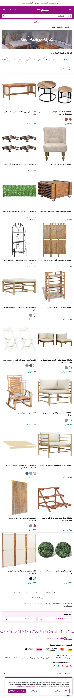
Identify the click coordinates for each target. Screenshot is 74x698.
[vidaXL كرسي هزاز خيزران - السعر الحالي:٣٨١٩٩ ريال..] (19, 392)
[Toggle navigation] (70, 10)
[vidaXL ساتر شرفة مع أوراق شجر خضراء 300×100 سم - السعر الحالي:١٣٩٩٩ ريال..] (19, 191)
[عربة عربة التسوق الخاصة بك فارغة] (4, 10)
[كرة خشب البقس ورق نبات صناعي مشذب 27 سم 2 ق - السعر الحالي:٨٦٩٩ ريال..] (54, 550)
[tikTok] (58, 666)
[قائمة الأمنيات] (9, 10)
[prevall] (59, 592)
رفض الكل (34, 691)
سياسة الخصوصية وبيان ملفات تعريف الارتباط (28, 686)
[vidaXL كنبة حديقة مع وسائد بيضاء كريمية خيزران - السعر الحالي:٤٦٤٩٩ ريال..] (54, 445)
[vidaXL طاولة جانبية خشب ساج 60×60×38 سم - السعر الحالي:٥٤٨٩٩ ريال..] (54, 191)
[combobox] (37, 16)
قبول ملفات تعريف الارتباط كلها (17, 691)
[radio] (70, 119)
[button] (38, 3)
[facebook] (71, 666)
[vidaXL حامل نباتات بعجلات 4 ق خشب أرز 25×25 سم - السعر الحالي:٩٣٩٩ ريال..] (19, 144)
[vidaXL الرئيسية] (43, 10)
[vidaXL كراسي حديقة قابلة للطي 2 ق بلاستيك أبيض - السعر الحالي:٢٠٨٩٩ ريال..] (19, 339)
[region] (38, 686)
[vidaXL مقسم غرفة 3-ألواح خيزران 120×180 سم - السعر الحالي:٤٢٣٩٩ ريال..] (54, 240)
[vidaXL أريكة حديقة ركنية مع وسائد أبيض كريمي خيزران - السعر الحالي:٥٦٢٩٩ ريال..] (54, 392)
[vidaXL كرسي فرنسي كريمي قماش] (54, 144)
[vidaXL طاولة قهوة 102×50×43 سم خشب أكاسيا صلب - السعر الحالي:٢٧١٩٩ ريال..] (19, 91)
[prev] (55, 592)
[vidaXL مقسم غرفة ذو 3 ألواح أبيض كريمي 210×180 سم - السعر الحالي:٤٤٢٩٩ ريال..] (19, 550)
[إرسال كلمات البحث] (4, 15)
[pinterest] (62, 666)
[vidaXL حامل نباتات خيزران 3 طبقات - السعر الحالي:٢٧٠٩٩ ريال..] (54, 287)
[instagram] (67, 666)
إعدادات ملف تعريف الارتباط (61, 691)
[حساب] (15, 10)
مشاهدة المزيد (68, 606)
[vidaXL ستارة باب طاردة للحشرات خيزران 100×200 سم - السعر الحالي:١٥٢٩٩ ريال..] (19, 497)
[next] (19, 592)
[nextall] (14, 592)
